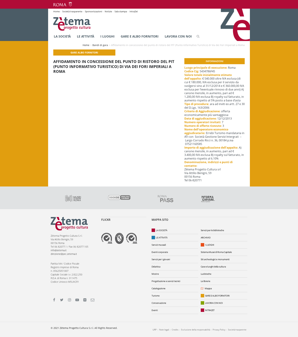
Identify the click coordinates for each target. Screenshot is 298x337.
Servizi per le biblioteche (212, 230)
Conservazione (159, 302)
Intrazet (210, 310)
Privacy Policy (219, 329)
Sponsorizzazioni (93, 11)
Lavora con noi (178, 36)
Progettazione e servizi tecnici (166, 281)
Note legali (164, 329)
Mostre (155, 273)
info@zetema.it (59, 250)
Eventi (155, 310)
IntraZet (134, 11)
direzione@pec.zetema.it (64, 254)
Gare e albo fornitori (139, 36)
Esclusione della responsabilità (195, 329)
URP (155, 329)
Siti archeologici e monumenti (215, 259)
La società (62, 36)
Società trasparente (72, 11)
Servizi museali (159, 244)
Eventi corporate (160, 252)
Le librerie (205, 281)
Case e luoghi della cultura (213, 266)
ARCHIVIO (206, 237)
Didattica (156, 266)
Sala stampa (121, 11)
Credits (175, 329)
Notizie (108, 11)
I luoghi (107, 36)
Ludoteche (206, 273)
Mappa (208, 288)
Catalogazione (158, 288)
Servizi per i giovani (161, 259)
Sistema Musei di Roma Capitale (216, 252)
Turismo (156, 295)
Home (56, 11)
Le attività (85, 36)
